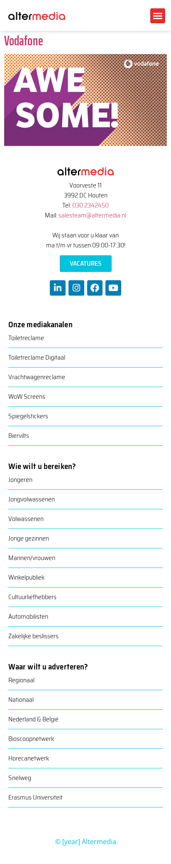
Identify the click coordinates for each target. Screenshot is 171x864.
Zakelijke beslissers (33, 636)
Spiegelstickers (28, 416)
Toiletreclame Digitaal (36, 357)
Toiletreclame (26, 338)
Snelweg (19, 778)
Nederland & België (33, 719)
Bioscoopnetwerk (31, 738)
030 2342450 (90, 205)
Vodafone (23, 40)
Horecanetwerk (28, 758)
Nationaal (21, 699)
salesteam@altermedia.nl (92, 215)
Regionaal (21, 680)
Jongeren (20, 479)
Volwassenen (26, 518)
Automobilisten (28, 616)
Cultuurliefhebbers (32, 597)
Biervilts (18, 435)
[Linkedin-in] (58, 288)
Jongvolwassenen (31, 499)
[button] (157, 15)
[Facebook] (95, 288)
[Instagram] (76, 288)
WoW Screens (26, 396)
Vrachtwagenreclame (36, 377)
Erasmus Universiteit (35, 797)
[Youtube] (113, 288)
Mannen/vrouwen (31, 558)
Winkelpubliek (26, 577)
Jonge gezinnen (28, 538)
